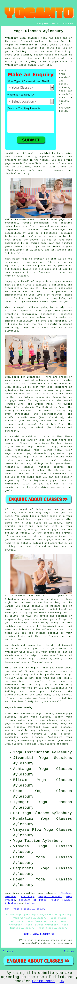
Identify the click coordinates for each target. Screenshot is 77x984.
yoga (62, 91)
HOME (39, 24)
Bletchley (27, 896)
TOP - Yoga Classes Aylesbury (25, 909)
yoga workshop (56, 536)
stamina (26, 55)
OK (62, 981)
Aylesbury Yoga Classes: (22, 38)
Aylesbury (11, 903)
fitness (57, 295)
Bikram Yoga (22, 453)
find (15, 713)
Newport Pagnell (50, 896)
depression (46, 157)
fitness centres (51, 467)
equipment (11, 265)
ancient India (38, 229)
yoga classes (47, 893)
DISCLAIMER (68, 24)
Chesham (66, 893)
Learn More (43, 981)
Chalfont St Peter (32, 900)
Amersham (10, 896)
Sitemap (8, 951)
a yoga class (58, 61)
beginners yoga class (50, 480)
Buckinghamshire (24, 893)
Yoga (44, 38)
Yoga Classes (55, 769)
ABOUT (46, 24)
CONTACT (56, 24)
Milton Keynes (61, 900)
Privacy (69, 951)
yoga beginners (57, 387)
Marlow (29, 903)
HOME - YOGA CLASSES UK (38, 934)
